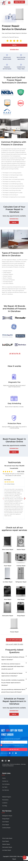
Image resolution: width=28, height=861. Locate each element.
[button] (9, 3)
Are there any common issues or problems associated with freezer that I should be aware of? (12, 666)
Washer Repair (21, 549)
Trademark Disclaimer (8, 765)
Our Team (4, 787)
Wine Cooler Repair (7, 549)
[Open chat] (24, 857)
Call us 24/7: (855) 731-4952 (14, 644)
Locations (4, 802)
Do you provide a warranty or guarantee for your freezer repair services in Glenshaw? (12, 682)
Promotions (5, 799)
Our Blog (4, 805)
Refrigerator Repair (21, 582)
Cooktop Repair (21, 565)
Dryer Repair (7, 565)
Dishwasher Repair (7, 615)
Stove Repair (7, 599)
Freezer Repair (14, 631)
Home (4, 778)
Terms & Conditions (15, 764)
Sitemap (23, 764)
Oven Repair (21, 599)
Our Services (5, 790)
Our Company (6, 784)
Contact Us (5, 781)
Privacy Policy (17, 745)
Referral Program (6, 796)
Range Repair (21, 615)
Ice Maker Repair (8, 582)
